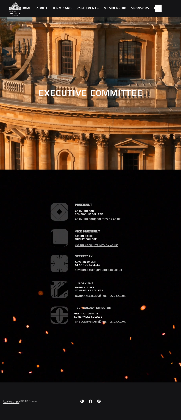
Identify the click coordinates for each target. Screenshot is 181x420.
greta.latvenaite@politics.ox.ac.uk (100, 322)
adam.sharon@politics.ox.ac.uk (98, 219)
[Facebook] (90, 401)
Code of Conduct (11, 402)
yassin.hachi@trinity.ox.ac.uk (96, 245)
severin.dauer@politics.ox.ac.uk (98, 270)
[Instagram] (99, 401)
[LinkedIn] (82, 401)
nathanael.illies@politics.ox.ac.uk (100, 296)
